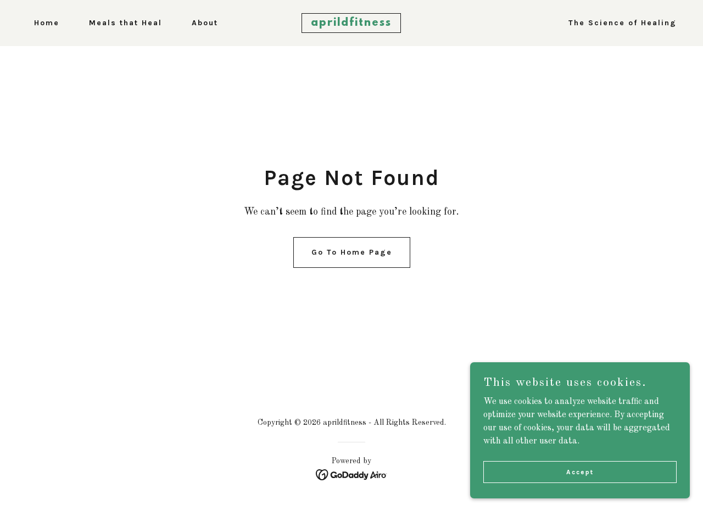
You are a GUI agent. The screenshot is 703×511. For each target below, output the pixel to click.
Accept (580, 471)
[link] (351, 23)
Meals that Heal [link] (125, 22)
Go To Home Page (351, 252)
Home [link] (46, 22)
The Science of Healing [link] (622, 22)
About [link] (205, 22)
